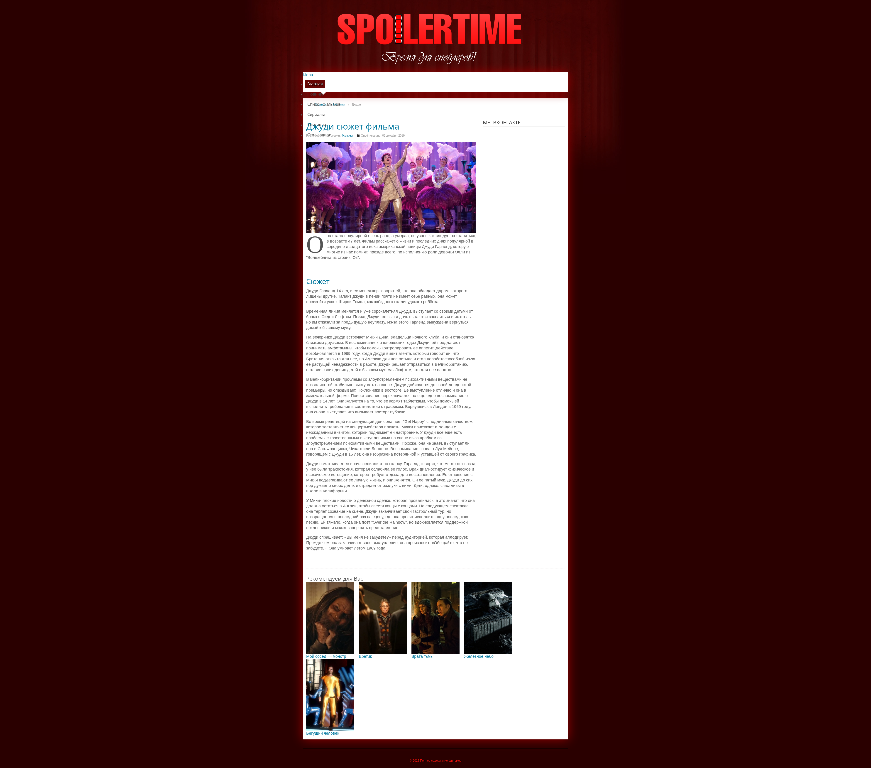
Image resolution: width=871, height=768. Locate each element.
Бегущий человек (322, 733)
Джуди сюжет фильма (352, 126)
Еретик (365, 656)
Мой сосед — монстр (326, 656)
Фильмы (347, 135)
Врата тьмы (422, 656)
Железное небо (479, 656)
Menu (308, 75)
